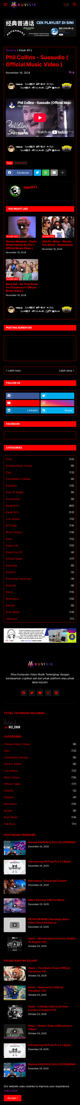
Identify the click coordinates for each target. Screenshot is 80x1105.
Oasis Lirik (40, 545)
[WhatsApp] (45, 172)
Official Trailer (40, 558)
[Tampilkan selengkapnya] (62, 172)
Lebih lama (65, 370)
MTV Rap (40, 525)
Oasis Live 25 (40, 552)
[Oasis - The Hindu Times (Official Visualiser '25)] (15, 973)
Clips (40, 472)
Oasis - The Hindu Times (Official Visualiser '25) (49, 969)
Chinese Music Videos (40, 465)
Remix (40, 592)
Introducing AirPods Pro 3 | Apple (49, 861)
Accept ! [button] (12, 1098)
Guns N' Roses (40, 492)
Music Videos (40, 532)
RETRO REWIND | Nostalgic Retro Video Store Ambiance (48, 921)
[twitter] (57, 396)
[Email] (54, 172)
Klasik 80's (25, 50)
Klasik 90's (40, 512)
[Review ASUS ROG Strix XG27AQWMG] (15, 848)
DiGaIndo (40, 485)
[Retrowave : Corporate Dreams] (15, 886)
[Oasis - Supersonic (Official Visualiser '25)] (15, 993)
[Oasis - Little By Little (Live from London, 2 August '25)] (15, 1012)
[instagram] (57, 403)
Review (40, 605)
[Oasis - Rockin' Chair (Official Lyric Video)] (15, 1031)
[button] (5, 4)
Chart (40, 459)
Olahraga (40, 565)
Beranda (11, 50)
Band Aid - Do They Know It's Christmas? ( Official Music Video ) (22, 287)
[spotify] (56, 693)
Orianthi (40, 572)
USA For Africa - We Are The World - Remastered (57, 243)
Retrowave (40, 598)
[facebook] (23, 396)
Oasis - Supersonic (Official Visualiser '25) (45, 989)
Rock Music (40, 612)
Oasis (40, 538)
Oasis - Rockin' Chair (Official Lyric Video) (50, 1027)
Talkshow (40, 618)
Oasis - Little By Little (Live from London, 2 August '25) (48, 1008)
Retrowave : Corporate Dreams (47, 880)
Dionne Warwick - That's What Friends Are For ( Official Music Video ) (21, 245)
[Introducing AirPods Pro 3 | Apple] (15, 867)
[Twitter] (37, 172)
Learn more (10, 1090)
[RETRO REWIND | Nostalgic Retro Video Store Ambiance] (15, 925)
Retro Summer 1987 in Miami (46, 899)
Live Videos (40, 518)
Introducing (40, 498)
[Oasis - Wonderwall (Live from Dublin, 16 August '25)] (15, 944)
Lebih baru (14, 370)
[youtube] (23, 403)
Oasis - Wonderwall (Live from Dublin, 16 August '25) (52, 940)
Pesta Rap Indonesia (40, 578)
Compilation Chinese (40, 478)
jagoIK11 (30, 187)
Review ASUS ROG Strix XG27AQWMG (52, 842)
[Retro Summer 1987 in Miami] (15, 905)
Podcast (40, 585)
